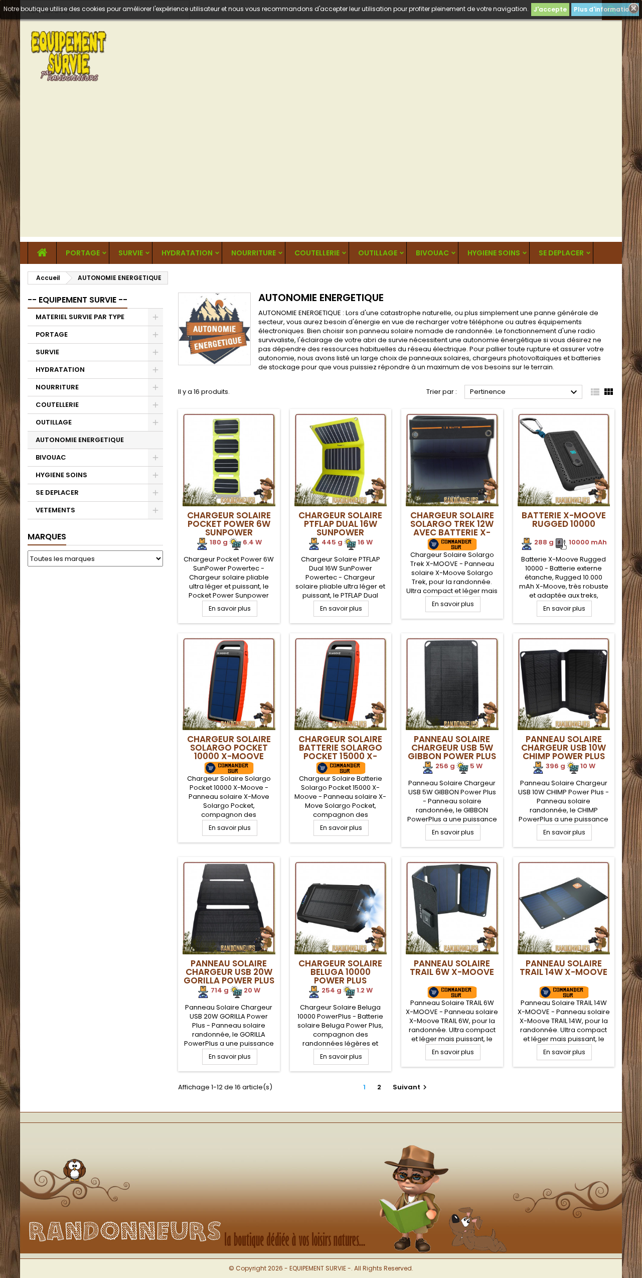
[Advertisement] (321, 166)
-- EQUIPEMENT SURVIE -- (77, 300)
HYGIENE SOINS (493, 253)
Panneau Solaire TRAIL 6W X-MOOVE (452, 967)
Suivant (411, 1087)
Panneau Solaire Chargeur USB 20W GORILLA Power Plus (229, 971)
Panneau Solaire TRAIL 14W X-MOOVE (563, 967)
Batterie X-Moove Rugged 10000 (564, 519)
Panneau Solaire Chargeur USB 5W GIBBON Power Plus (452, 747)
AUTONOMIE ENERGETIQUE (80, 440)
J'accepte (550, 9)
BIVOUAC (432, 253)
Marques (47, 536)
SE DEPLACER (561, 253)
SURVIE (130, 253)
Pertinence (525, 392)
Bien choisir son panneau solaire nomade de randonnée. (400, 331)
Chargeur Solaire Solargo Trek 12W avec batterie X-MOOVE (452, 528)
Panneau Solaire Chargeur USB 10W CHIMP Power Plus (563, 747)
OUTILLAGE (377, 253)
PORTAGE (83, 253)
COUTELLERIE (317, 253)
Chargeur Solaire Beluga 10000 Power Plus (340, 971)
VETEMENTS (55, 510)
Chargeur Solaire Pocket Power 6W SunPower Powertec (229, 528)
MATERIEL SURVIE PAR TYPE (80, 317)
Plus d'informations (605, 9)
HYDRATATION (187, 253)
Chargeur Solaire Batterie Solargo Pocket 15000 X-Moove (340, 752)
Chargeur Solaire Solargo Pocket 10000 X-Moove (229, 747)
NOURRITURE (253, 253)
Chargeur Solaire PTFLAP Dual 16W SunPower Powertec (340, 528)
